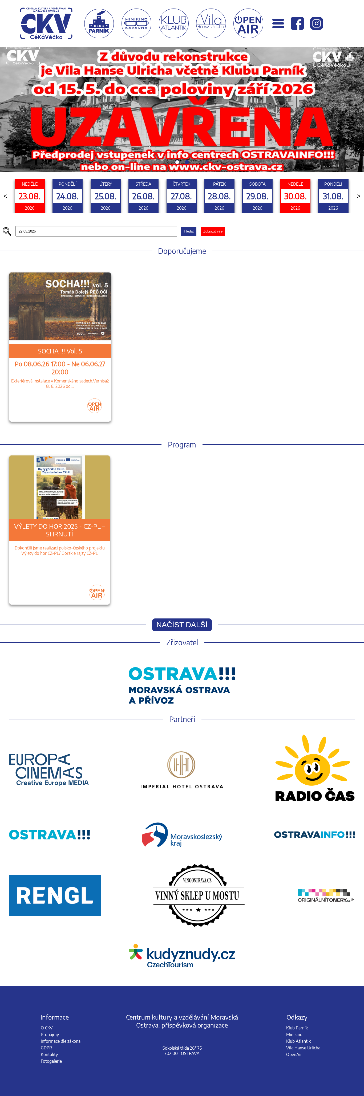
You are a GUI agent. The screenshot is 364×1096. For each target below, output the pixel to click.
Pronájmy (50, 1034)
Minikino (294, 1034)
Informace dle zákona (60, 1041)
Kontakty (49, 1054)
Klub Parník (297, 1027)
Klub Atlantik (298, 1041)
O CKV (47, 1027)
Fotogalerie (51, 1061)
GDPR (46, 1047)
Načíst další (182, 625)
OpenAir (294, 1054)
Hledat (189, 231)
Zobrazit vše (213, 231)
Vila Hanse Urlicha (303, 1047)
